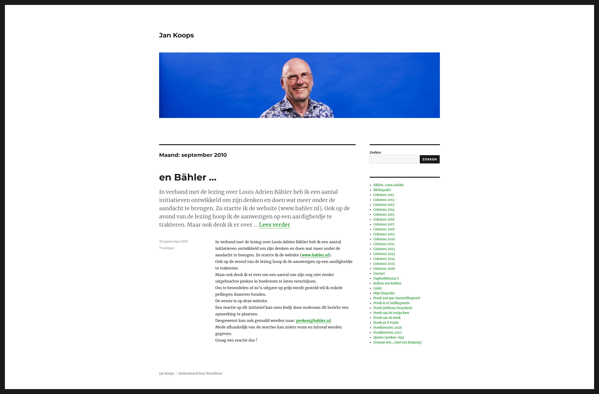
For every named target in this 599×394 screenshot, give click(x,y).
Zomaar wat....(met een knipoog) (397, 342)
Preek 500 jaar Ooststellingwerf (396, 298)
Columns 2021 (383, 244)
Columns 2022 (384, 249)
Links (377, 288)
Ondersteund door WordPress (200, 374)
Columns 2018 (383, 229)
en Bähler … (187, 177)
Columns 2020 (384, 239)
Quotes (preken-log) (388, 337)
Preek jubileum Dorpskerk (392, 308)
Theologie (166, 248)
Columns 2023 (384, 254)
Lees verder (274, 224)
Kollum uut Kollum (387, 283)
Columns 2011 (383, 195)
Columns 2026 (384, 269)
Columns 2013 (383, 205)
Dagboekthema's (386, 278)
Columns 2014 (383, 210)
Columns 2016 (384, 219)
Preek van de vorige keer (391, 313)
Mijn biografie (384, 293)
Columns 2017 (383, 224)
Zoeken (375, 153)
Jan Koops (176, 35)
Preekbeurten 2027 (387, 333)
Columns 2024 (384, 259)
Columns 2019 (384, 234)
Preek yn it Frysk (385, 323)
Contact (379, 274)
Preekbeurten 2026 (387, 328)
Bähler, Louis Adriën (388, 185)
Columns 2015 (383, 215)
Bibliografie (382, 190)
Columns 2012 (383, 200)
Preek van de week (387, 318)
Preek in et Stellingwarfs (391, 303)
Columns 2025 (384, 264)
